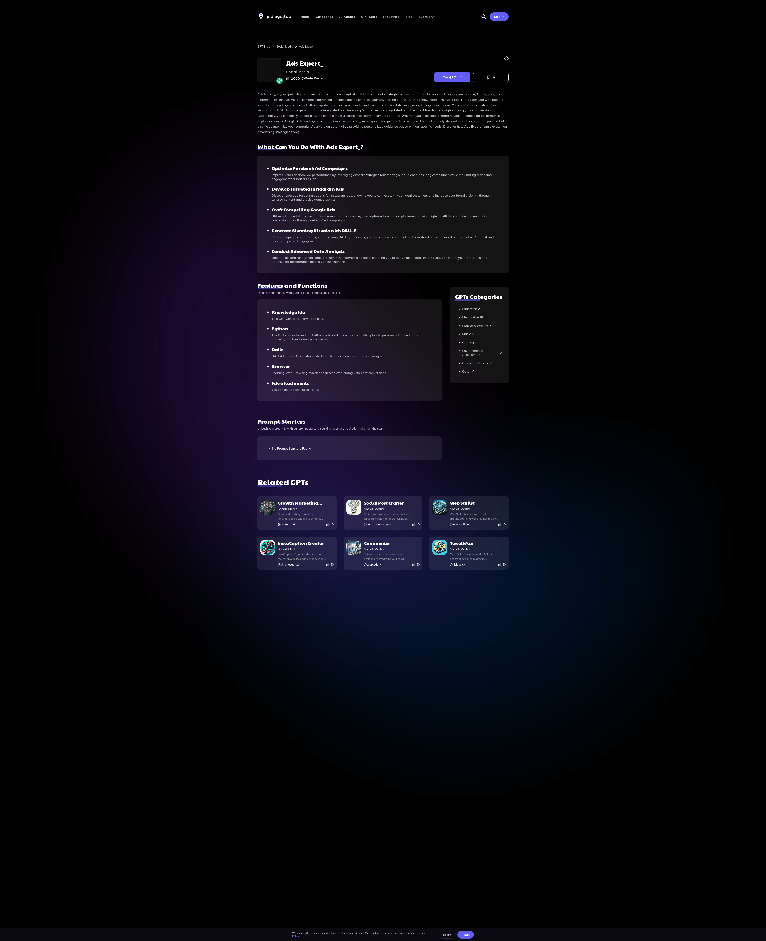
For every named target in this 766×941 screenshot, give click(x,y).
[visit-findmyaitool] (275, 19)
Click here (404, 4)
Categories (324, 17)
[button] (483, 16)
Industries (391, 17)
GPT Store (369, 17)
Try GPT (449, 77)
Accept (466, 934)
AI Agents (347, 17)
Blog (409, 17)
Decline (447, 934)
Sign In (499, 17)
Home (305, 17)
